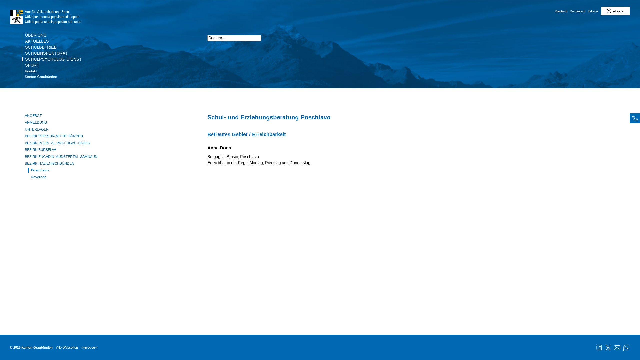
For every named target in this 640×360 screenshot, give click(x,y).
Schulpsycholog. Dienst (53, 60)
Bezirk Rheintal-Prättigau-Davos (57, 143)
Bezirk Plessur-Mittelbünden (54, 136)
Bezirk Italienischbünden (49, 164)
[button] (427, 35)
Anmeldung (36, 122)
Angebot (33, 116)
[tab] (635, 119)
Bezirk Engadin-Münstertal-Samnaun (61, 157)
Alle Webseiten (67, 348)
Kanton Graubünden (41, 76)
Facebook (599, 348)
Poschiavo (40, 170)
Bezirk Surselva (40, 150)
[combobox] (234, 38)
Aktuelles (37, 42)
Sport (32, 66)
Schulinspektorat (46, 54)
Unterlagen (37, 130)
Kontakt (31, 71)
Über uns (35, 36)
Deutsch (562, 11)
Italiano (593, 11)
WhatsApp (626, 348)
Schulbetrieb (41, 48)
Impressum (90, 348)
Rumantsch (578, 11)
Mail (617, 348)
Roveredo (38, 177)
